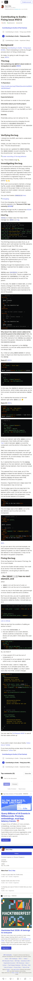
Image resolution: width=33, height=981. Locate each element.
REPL (9, 360)
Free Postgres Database (14, 965)
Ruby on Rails (15, 972)
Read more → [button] (6, 948)
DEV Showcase (20, 963)
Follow (16, 853)
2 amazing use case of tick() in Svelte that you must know (16, 888)
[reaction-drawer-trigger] (4, 978)
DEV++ (20, 958)
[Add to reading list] (19, 978)
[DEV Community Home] (6, 2)
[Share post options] (30, 978)
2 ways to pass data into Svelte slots (12, 875)
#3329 (10, 206)
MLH (29, 965)
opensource (11, 23)
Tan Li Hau (8, 6)
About (27, 963)
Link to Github (5, 621)
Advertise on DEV (25, 960)
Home (6, 958)
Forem (8, 969)
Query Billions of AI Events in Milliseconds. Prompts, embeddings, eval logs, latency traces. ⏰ (15, 817)
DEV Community (8, 954)
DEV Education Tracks (7, 960)
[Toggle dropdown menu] (31, 794)
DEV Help (17, 960)
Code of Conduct (12, 788)
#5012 (7, 57)
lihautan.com (17, 9)
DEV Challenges (13, 958)
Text (2, 443)
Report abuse (22, 788)
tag (14, 220)
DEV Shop (24, 965)
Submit (7, 784)
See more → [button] (5, 840)
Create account (26, 2)
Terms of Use (26, 967)
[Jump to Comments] (11, 978)
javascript (19, 23)
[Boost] (25, 978)
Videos (25, 958)
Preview (14, 784)
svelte (4, 23)
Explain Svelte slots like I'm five (10, 881)
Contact (5, 965)
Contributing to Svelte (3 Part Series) (14, 28)
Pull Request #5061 (18, 733)
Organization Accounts (9, 963)
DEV (8, 971)
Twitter (10, 750)
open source (16, 969)
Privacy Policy (17, 967)
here (20, 195)
